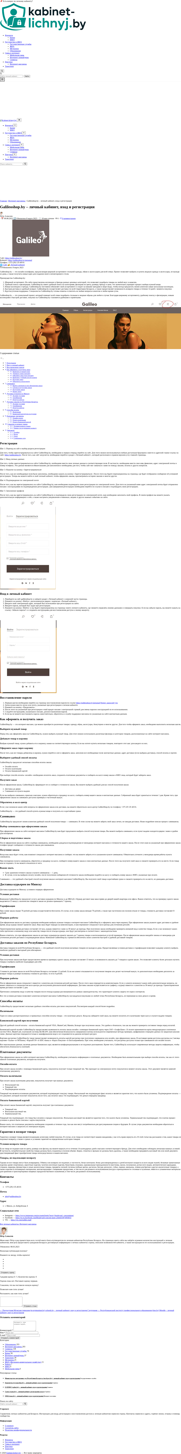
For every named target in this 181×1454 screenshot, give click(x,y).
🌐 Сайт (4, 265)
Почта (16, 434)
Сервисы (13, 60)
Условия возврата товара (22, 426)
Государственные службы (20, 44)
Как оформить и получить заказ (18, 370)
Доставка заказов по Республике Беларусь (22, 402)
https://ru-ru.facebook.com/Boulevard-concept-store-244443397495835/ (43, 1218)
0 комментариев (69, 218)
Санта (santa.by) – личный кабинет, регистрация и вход (25, 1392)
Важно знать (17, 391)
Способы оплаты (13, 410)
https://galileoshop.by (13, 455)
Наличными (17, 412)
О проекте (9, 1426)
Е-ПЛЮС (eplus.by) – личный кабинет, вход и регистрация (26, 1387)
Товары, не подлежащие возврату (25, 428)
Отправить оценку (7, 1272)
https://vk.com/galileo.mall (21, 1220)
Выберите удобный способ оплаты (25, 377)
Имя (2, 1333)
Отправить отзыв (30, 1306)
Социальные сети (20, 438)
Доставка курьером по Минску (18, 394)
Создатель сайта (11, 1428)
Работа (8, 1364)
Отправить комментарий (10, 1338)
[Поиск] (25, 163)
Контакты (10, 430)
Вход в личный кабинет (15, 365)
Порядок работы (18, 400)
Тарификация (17, 398)
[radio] (93, 1259)
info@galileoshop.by (13, 1196)
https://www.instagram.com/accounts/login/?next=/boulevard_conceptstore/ (45, 1215)
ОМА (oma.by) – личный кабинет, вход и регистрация (24, 1396)
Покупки (9, 62)
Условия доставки (19, 396)
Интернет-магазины (18, 64)
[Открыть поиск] (2, 71)
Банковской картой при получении (24, 414)
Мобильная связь (17, 55)
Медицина (14, 49)
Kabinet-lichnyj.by (13, 1453)
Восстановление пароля (15, 367)
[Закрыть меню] (19, 120)
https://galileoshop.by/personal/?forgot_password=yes (97, 703)
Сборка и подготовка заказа (22, 388)
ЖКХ (12, 46)
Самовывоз (11, 384)
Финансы (9, 35)
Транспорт (9, 66)
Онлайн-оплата (18, 418)
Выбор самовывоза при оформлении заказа (27, 386)
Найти (27, 76)
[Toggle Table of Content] (2, 359)
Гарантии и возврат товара (17, 424)
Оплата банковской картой (22, 422)
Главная (3, 201)
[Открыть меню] (2, 79)
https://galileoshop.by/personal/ (20, 260)
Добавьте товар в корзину (22, 374)
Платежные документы (15, 416)
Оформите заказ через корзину (23, 375)
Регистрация (11, 363)
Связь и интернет (12, 53)
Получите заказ (18, 379)
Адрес (16, 436)
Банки (12, 38)
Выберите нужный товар (21, 372)
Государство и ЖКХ (13, 42)
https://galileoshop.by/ (13, 258)
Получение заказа (19, 389)
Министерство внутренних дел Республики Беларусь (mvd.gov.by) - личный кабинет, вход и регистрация (42, 1378)
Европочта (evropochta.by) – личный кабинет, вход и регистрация (28, 1383)
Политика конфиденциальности (18, 1430)
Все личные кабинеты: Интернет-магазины (18, 1224)
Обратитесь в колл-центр (21, 381)
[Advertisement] (90, 100)
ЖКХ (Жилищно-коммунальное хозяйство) (23, 1362)
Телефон (16, 432)
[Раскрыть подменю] (15, 125)
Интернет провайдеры (19, 57)
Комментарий (6, 1330)
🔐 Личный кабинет (16, 265)
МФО (12, 40)
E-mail (3, 1335)
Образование (15, 51)
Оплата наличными (19, 420)
